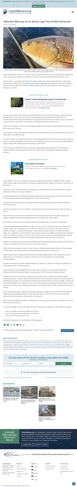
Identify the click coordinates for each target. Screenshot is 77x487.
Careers (19, 476)
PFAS (41, 330)
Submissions (20, 471)
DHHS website (37, 320)
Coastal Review (7, 1)
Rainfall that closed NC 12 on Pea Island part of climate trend (11, 399)
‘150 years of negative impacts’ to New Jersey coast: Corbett (47, 419)
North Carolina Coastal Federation (7, 469)
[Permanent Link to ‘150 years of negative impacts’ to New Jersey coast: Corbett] (47, 410)
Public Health (25, 330)
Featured (11, 330)
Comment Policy (64, 468)
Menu (73, 11)
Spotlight (30, 330)
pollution (44, 330)
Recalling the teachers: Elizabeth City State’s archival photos (47, 400)
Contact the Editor (50, 466)
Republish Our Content (22, 474)
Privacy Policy (63, 466)
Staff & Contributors (22, 468)
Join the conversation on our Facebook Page (39, 372)
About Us (19, 466)
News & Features (17, 330)
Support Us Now (41, 444)
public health (50, 330)
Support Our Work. (38, 6)
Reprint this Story (67, 330)
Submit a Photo (49, 468)
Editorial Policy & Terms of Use (67, 471)
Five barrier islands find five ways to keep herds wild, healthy (28, 401)
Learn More (27, 444)
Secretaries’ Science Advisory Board (33, 83)
